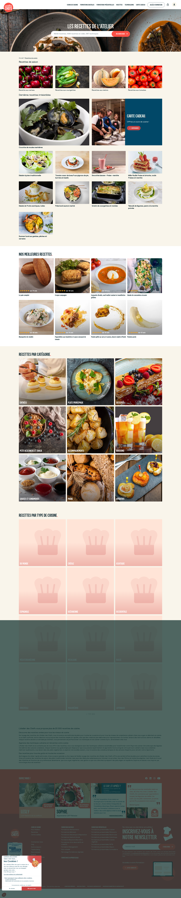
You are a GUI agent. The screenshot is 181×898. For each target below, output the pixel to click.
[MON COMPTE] (172, 4)
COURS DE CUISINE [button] (72, 5)
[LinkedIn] (150, 778)
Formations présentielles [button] (105, 5)
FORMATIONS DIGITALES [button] (87, 5)
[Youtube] (158, 778)
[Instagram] (154, 778)
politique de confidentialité (141, 853)
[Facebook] (146, 778)
